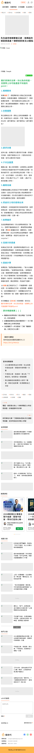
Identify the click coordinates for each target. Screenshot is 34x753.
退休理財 (5, 7)
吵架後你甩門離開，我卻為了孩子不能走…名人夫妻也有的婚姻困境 (23, 545)
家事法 (12, 394)
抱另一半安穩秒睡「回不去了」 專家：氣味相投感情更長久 (23, 475)
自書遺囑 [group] (17, 12)
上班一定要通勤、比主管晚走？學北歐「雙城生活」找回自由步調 (23, 577)
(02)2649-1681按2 (12, 741)
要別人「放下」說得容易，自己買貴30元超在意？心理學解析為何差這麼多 (23, 608)
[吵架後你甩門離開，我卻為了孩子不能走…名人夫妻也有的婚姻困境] (6, 546)
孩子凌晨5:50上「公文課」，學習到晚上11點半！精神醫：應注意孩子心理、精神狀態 (23, 465)
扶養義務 (5, 397)
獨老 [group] (30, 12)
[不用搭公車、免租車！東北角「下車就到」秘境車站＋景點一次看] (6, 649)
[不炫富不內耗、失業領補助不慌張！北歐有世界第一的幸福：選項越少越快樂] (6, 619)
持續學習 (13, 7)
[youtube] (30, 734)
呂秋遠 (5, 394)
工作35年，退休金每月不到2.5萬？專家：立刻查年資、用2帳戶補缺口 (23, 670)
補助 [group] (24, 12)
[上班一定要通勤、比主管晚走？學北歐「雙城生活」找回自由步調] (6, 577)
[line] (27, 734)
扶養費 (13, 397)
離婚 (24, 394)
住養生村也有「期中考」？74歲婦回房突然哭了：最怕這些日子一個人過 (23, 680)
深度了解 (23, 529)
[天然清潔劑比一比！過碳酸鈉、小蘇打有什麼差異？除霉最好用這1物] (6, 445)
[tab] (14, 534)
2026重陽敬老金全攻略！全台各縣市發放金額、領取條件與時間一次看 (23, 638)
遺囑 (19, 397)
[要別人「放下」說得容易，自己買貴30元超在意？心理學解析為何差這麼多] (6, 609)
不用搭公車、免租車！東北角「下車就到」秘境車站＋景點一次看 (23, 648)
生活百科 (29, 7)
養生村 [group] (4, 12)
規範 (2, 716)
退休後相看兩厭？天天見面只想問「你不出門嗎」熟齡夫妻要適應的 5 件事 (23, 556)
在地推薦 (21, 7)
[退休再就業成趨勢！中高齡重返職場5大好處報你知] (6, 434)
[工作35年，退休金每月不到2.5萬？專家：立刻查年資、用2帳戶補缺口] (6, 670)
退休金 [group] (10, 12)
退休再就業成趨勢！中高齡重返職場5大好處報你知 (23, 433)
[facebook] (24, 734)
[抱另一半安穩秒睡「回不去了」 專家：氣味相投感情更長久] (6, 476)
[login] (28, 2)
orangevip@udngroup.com (15, 738)
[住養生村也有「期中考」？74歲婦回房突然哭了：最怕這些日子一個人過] (6, 680)
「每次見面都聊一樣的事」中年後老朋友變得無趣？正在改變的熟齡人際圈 (23, 587)
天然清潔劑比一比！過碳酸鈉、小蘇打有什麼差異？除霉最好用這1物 (23, 444)
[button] (31, 2)
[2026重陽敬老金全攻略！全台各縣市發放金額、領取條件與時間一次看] (6, 639)
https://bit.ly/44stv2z (11, 342)
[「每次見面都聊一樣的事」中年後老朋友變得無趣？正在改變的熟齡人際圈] (6, 588)
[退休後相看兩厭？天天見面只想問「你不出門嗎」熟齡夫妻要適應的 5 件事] (6, 556)
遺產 (30, 394)
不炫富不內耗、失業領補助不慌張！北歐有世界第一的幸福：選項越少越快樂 (23, 618)
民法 (18, 394)
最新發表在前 (28, 723)
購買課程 (23, 2)
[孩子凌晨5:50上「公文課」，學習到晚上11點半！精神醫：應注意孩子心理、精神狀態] (6, 466)
